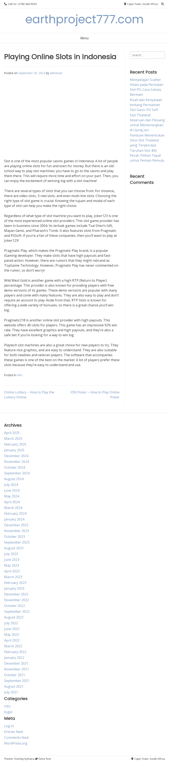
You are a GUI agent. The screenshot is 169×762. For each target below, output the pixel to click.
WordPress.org (15, 743)
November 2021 (16, 669)
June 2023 (11, 559)
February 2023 (15, 582)
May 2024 (11, 496)
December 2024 (16, 456)
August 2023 (13, 548)
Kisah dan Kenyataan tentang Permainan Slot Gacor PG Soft (146, 105)
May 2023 (11, 565)
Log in (9, 726)
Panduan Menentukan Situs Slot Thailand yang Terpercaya (147, 140)
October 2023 (14, 536)
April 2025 (12, 433)
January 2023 (14, 588)
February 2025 (15, 444)
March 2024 (13, 507)
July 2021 (11, 692)
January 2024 (14, 519)
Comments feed (16, 737)
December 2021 (16, 663)
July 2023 (11, 554)
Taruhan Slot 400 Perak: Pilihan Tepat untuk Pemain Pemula (147, 155)
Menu (84, 38)
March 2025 (13, 438)
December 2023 (16, 525)
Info (19, 375)
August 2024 (13, 479)
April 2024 (12, 502)
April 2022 (12, 640)
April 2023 (12, 571)
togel (8, 712)
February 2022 (15, 652)
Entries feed (13, 731)
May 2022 (11, 634)
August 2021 (13, 686)
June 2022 (11, 629)
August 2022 (13, 617)
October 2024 (14, 467)
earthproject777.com (84, 19)
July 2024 (11, 484)
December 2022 (16, 594)
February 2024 (15, 513)
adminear (56, 73)
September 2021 (16, 680)
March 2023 (13, 577)
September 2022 (16, 611)
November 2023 (16, 531)
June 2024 (11, 490)
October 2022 (14, 605)
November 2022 (16, 600)
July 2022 (11, 623)
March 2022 (13, 646)
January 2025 (14, 450)
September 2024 (16, 473)
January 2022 (14, 657)
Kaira (31, 759)
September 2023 (16, 542)
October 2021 (14, 675)
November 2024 (16, 461)
